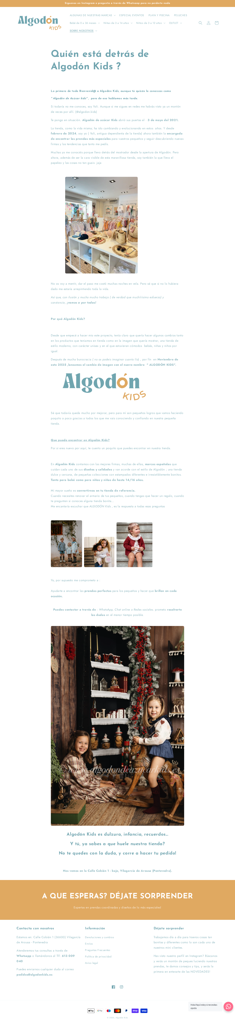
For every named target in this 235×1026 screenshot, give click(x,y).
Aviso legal (91, 963)
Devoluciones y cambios (99, 937)
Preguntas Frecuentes (97, 950)
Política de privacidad (98, 956)
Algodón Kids (122, 1017)
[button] (92, 15)
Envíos (89, 943)
